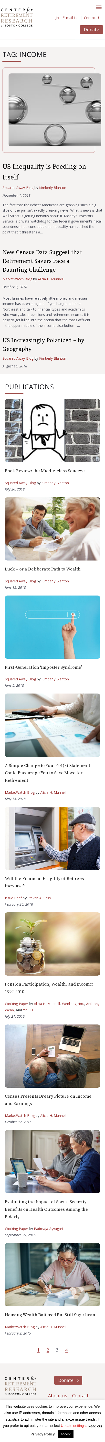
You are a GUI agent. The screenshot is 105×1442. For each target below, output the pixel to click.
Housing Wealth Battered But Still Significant (51, 1315)
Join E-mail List (68, 17)
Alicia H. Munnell (51, 279)
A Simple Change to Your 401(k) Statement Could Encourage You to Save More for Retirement (47, 773)
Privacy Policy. (43, 1434)
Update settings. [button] (74, 1426)
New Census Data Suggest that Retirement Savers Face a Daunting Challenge (42, 261)
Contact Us (93, 17)
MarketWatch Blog (17, 279)
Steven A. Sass (39, 898)
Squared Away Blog (17, 187)
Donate (91, 29)
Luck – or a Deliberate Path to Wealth (43, 569)
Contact (80, 1395)
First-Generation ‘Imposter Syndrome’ (43, 667)
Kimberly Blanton (52, 187)
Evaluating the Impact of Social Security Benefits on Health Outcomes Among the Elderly (46, 1209)
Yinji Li (28, 1010)
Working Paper (16, 1003)
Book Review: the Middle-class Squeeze (45, 471)
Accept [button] (66, 1434)
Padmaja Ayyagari (48, 1228)
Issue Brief (13, 898)
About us (57, 1395)
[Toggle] (99, 7)
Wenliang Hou (73, 1003)
